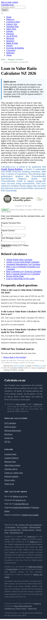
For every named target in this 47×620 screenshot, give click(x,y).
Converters (10, 50)
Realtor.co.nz (39, 366)
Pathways (10, 19)
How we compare (22, 527)
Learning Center (10, 454)
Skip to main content (9, 2)
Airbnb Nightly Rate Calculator (19, 259)
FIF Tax (7, 442)
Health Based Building (12, 169)
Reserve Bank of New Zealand (14, 357)
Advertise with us (10, 469)
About (8, 55)
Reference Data (10, 462)
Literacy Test (11, 24)
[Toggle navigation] (2, 13)
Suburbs (9, 31)
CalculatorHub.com (21, 504)
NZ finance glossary (28, 530)
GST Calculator (10, 423)
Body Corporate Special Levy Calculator (23, 274)
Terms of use (9, 484)
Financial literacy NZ (16, 533)
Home (8, 17)
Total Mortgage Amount (11, 238)
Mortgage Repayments (12, 431)
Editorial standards (11, 476)
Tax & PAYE (11, 36)
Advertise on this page (23, 206)
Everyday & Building (15, 48)
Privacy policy (9, 480)
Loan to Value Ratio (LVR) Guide (20, 278)
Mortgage (10, 38)
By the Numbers (10, 527)
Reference (10, 53)
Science (9, 45)
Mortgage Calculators (15, 59)
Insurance (10, 41)
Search (4, 10)
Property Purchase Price (11, 223)
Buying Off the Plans (15, 276)
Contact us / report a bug (13, 473)
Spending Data (12, 26)
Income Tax (8, 438)
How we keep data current (12, 530)
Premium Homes (12, 569)
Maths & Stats (12, 43)
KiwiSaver (8, 434)
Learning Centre (13, 22)
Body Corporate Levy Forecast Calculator (23, 271)
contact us (37, 603)
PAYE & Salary (10, 427)
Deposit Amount (8, 230)
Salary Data (11, 29)
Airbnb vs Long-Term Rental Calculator (22, 262)
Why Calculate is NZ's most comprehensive (28, 525)
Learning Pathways (11, 458)
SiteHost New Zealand (30, 515)
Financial (10, 34)
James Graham (19, 366)
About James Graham (12, 465)
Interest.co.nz (21, 500)
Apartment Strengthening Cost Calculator (23, 264)
